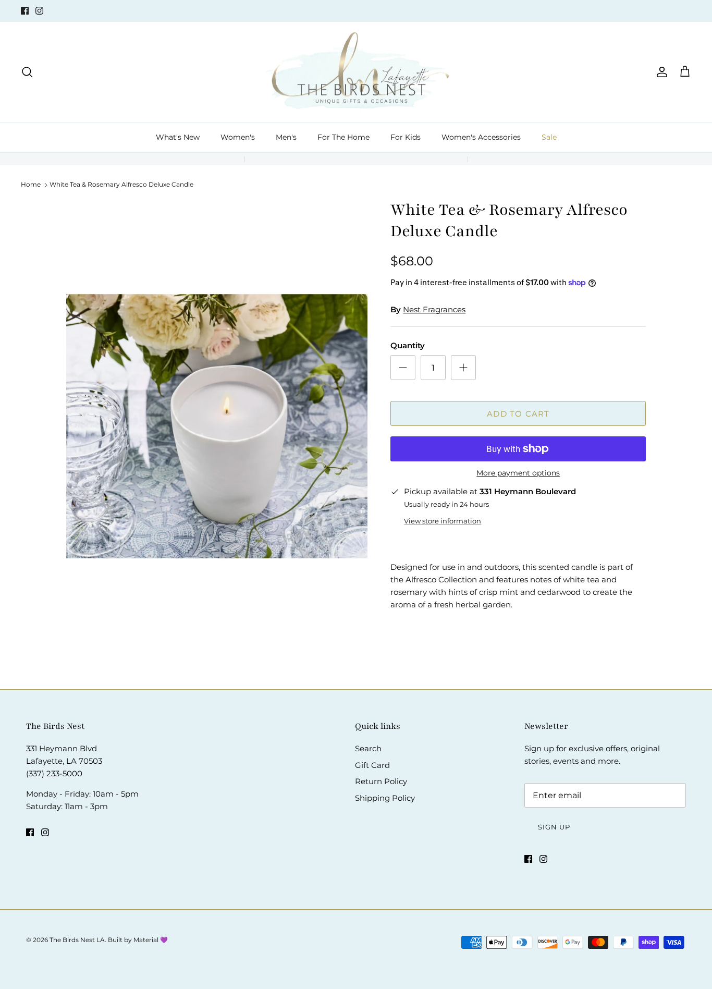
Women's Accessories (481, 137)
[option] (217, 426)
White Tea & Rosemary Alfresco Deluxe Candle (121, 184)
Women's (237, 137)
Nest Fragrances (434, 309)
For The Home (343, 137)
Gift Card (372, 765)
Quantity (407, 345)
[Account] (660, 72)
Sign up (554, 827)
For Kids (405, 137)
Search (368, 748)
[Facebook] (25, 11)
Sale (549, 137)
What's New (178, 137)
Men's (286, 137)
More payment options (518, 473)
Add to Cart (518, 414)
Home (31, 184)
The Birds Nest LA (77, 940)
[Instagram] (39, 11)
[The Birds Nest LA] (356, 72)
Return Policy (381, 781)
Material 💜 (150, 940)
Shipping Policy (385, 798)
